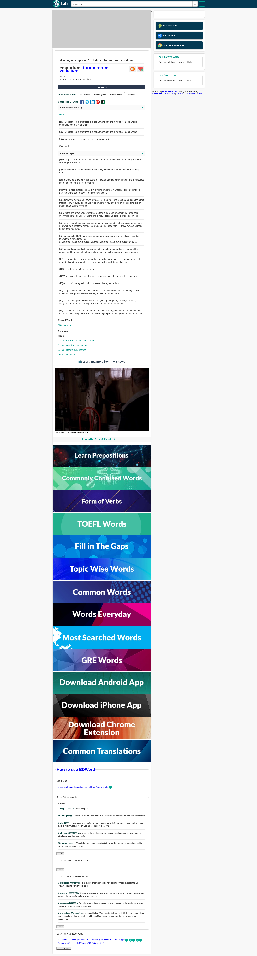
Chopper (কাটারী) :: (66, 809)
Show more (102, 87)
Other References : (67, 94)
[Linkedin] (93, 103)
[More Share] (103, 103)
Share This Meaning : (69, 102)
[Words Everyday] (102, 625)
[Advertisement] (101, 29)
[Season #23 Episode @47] (140, 941)
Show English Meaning (101, 107)
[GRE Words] (102, 670)
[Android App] (102, 693)
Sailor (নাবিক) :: (65, 823)
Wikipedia (131, 95)
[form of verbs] (102, 511)
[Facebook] (82, 103)
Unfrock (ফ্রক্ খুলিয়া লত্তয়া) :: (70, 913)
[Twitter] (87, 103)
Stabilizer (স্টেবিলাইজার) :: (68, 833)
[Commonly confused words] (102, 489)
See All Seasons (63, 948)
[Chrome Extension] (102, 738)
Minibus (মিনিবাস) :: (66, 816)
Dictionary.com (100, 95)
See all (60, 854)
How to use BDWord (76, 769)
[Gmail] (98, 103)
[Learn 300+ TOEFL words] (102, 534)
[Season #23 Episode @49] (134, 941)
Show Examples (101, 153)
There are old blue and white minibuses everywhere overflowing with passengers (101, 816)
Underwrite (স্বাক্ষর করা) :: (69, 893)
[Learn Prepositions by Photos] (102, 466)
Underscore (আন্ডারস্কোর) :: (69, 883)
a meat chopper (73, 809)
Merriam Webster (116, 95)
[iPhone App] (102, 716)
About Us (171, 94)
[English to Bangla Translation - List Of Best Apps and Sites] (110, 788)
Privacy (180, 94)
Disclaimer (190, 94)
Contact (200, 94)
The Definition (85, 95)
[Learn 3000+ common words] (102, 602)
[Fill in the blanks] (102, 557)
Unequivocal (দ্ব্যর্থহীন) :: (68, 903)
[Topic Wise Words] (102, 580)
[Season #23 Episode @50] (130, 941)
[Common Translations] (102, 761)
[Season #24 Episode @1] (127, 941)
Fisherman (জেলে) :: (67, 843)
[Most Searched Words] (102, 648)
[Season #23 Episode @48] (137, 941)
